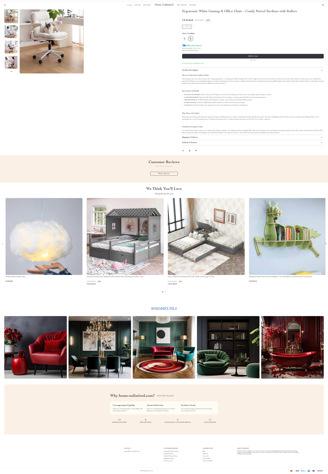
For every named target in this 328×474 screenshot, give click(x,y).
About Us (205, 453)
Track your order (168, 461)
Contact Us (206, 456)
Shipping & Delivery (169, 458)
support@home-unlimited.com (132, 451)
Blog (204, 451)
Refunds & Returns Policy (170, 456)
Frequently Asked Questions (171, 451)
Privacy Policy (206, 458)
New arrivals (182, 5)
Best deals (147, 5)
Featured (192, 5)
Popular (137, 5)
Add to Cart (253, 56)
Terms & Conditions (208, 461)
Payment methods (168, 453)
